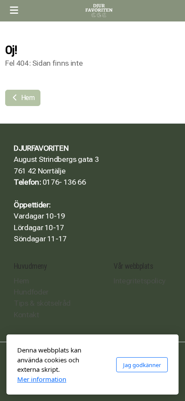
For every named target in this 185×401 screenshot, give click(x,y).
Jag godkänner (142, 365)
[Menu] (13, 10)
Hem (27, 98)
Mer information (41, 379)
